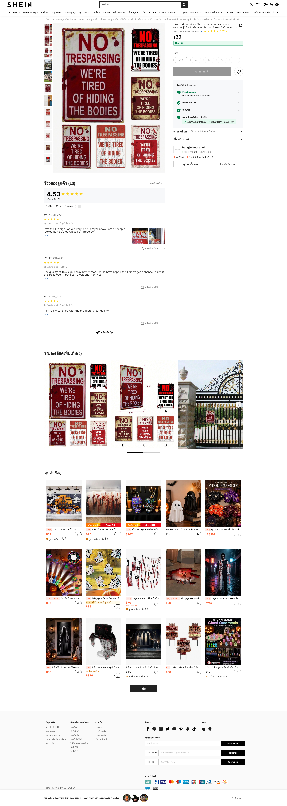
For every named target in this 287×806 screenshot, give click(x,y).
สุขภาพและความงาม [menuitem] (192, 12)
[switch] (78, 206)
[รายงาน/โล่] (163, 248)
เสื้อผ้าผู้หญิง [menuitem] (70, 12)
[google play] (210, 730)
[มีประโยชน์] (142, 248)
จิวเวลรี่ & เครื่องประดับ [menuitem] (114, 12)
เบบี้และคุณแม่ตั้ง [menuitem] (262, 12)
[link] (258, 4)
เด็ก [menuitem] (144, 12)
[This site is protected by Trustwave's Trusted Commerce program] (147, 788)
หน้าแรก (47, 19)
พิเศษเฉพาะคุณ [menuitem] (30, 12)
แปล (46, 236)
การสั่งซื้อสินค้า (76, 739)
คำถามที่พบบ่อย (102, 739)
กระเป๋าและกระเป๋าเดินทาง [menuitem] (238, 12)
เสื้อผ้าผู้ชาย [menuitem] (133, 12)
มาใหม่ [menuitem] (44, 12)
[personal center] (251, 5)
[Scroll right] (277, 12)
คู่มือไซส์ (74, 747)
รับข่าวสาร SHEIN (153, 738)
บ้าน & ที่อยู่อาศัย (60, 19)
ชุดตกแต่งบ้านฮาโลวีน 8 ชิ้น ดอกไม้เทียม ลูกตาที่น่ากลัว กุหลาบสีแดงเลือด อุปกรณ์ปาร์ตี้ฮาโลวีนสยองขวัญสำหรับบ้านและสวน (223, 529)
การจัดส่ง (74, 727)
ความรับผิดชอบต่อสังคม (56, 739)
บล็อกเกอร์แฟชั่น (53, 735)
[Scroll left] (273, 12)
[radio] (180, 60)
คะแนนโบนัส (100, 735)
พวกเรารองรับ (151, 776)
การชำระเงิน (100, 731)
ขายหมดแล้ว (202, 71)
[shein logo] (19, 4)
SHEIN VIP (75, 751)
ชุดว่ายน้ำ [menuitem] (84, 12)
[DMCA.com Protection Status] (155, 788)
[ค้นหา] (184, 4)
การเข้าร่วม (50, 731)
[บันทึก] (238, 71)
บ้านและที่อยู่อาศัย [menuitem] (214, 12)
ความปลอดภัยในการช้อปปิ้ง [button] (194, 117)
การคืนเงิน (74, 735)
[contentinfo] (195, 782)
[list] (171, 728)
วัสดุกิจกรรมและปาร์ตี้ (79, 19)
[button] (271, 5)
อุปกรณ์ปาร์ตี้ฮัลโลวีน (120, 19)
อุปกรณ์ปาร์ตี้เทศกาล (100, 19)
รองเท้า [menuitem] (152, 12)
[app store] (204, 730)
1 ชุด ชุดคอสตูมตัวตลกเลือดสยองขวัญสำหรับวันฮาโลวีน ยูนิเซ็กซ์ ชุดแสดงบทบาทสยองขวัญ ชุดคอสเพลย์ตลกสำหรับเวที (223, 598)
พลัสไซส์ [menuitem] (96, 12)
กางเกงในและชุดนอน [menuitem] (169, 12)
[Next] (238, 405)
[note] (57, 539)
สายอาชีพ (50, 743)
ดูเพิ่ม (144, 688)
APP (204, 722)
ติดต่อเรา (99, 727)
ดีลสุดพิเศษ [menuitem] (56, 12)
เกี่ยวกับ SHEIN (52, 727)
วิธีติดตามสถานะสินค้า (80, 743)
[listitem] (64, 512)
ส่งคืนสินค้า (75, 731)
